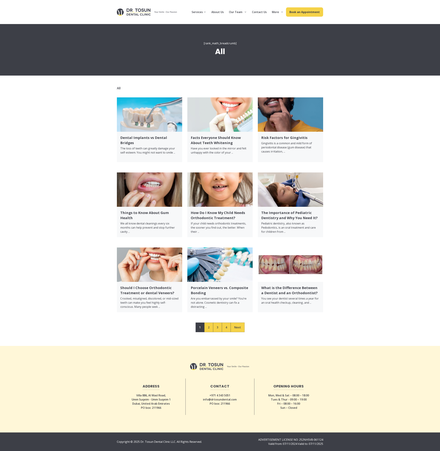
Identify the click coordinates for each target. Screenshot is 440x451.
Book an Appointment (304, 12)
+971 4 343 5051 (220, 395)
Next (237, 327)
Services (198, 12)
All (119, 88)
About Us (217, 12)
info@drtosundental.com (220, 399)
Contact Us (259, 12)
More (275, 12)
